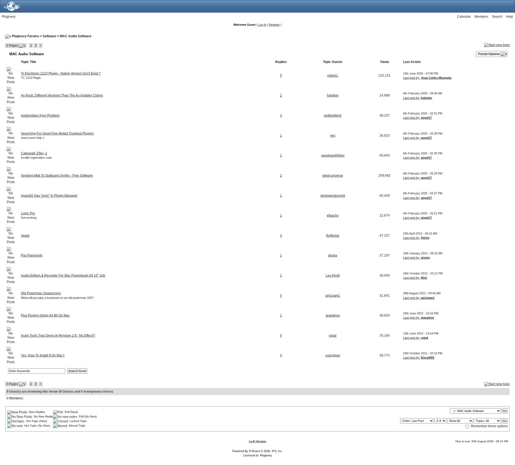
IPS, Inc (277, 451)
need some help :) (32, 137)
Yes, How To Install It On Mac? (43, 355)
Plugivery (9, 16)
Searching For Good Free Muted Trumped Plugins (57, 133)
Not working (28, 217)
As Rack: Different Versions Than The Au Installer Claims (62, 95)
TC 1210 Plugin (31, 77)
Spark (25, 235)
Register (274, 24)
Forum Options (489, 53)
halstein (333, 95)
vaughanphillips (332, 155)
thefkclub (332, 235)
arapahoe (333, 315)
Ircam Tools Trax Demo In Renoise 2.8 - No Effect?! (58, 335)
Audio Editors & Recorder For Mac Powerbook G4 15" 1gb (63, 275)
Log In (262, 24)
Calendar (464, 16)
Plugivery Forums (25, 36)
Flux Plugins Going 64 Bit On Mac (45, 315)
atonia (332, 255)
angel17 (426, 117)
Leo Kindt (333, 275)
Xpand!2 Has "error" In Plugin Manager (49, 196)
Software (49, 36)
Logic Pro (28, 213)
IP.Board (254, 451)
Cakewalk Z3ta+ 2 (34, 153)
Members (481, 16)
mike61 (332, 75)
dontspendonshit (333, 196)
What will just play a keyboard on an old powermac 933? (57, 297)
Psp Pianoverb (31, 255)
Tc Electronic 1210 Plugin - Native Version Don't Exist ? (61, 73)
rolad (332, 335)
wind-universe (332, 175)
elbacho (333, 215)
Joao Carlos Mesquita (436, 77)
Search (497, 16)
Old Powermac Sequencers (41, 293)
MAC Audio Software (75, 36)
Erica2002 (427, 357)
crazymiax (332, 355)
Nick (424, 277)
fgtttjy (425, 237)
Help (509, 16)
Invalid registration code (36, 157)
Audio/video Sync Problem (40, 115)
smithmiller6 (332, 115)
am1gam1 (332, 295)
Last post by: (411, 77)
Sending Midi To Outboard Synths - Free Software (57, 175)
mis (332, 135)
